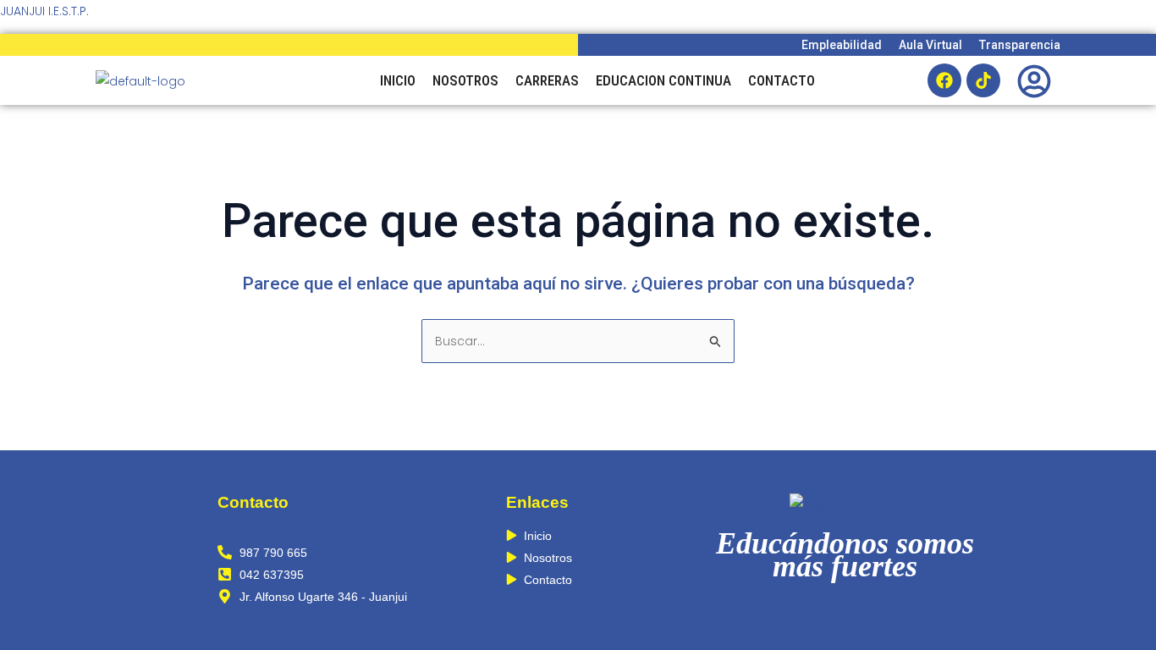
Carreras (547, 80)
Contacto (781, 80)
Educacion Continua (663, 80)
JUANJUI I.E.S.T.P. (44, 11)
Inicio (398, 80)
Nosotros (465, 80)
